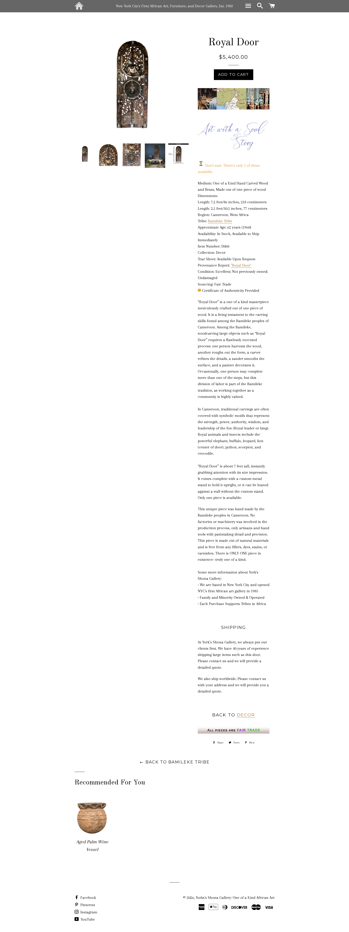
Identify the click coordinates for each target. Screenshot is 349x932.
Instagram (88, 912)
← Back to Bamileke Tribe (175, 762)
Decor (246, 714)
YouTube (87, 919)
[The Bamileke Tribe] (233, 108)
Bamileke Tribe (220, 221)
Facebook (87, 897)
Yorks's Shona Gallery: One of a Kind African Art (235, 897)
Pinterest (87, 905)
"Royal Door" (241, 265)
